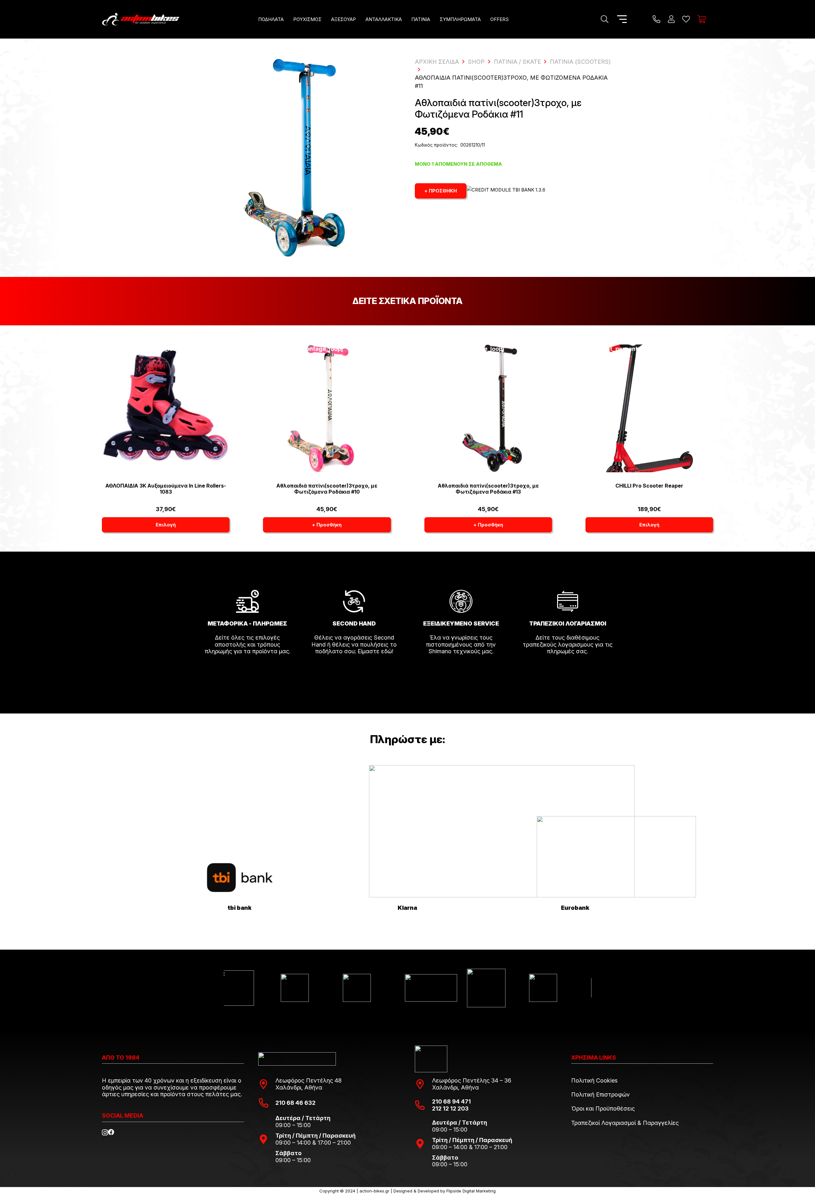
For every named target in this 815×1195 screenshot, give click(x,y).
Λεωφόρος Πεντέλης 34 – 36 (471, 1080)
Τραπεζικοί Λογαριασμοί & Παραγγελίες (625, 1122)
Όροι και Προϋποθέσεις (603, 1108)
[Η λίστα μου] (686, 19)
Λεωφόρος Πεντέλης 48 (308, 1080)
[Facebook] (111, 1132)
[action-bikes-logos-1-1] (141, 19)
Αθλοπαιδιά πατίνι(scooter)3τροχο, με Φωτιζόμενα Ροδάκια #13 (488, 488)
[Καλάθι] (701, 19)
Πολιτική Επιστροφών (600, 1094)
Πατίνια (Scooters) (580, 61)
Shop (476, 61)
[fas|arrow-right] (247, 669)
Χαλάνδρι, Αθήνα (298, 1087)
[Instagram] (105, 1132)
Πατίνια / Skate (517, 61)
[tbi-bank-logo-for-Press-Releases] (239, 877)
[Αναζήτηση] (604, 19)
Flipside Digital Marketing (471, 1190)
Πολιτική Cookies (594, 1080)
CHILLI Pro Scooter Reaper (649, 485)
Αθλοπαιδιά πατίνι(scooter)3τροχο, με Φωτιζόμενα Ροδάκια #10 (326, 488)
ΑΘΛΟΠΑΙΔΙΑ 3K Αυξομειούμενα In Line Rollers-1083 (165, 488)
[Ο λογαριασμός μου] (671, 19)
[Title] (656, 19)
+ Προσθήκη (440, 191)
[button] (288, 19)
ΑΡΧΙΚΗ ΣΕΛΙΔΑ (437, 61)
